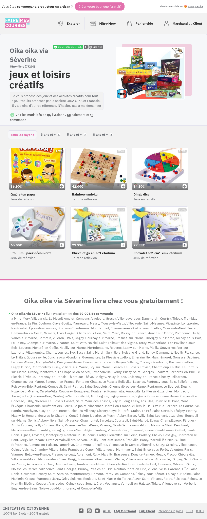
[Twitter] (97, 510)
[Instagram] (89, 510)
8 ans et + (102, 134)
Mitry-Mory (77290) (22, 66)
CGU (189, 511)
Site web (97, 46)
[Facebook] (81, 510)
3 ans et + (50, 134)
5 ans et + (76, 134)
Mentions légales (170, 511)
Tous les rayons (22, 135)
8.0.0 (200, 511)
